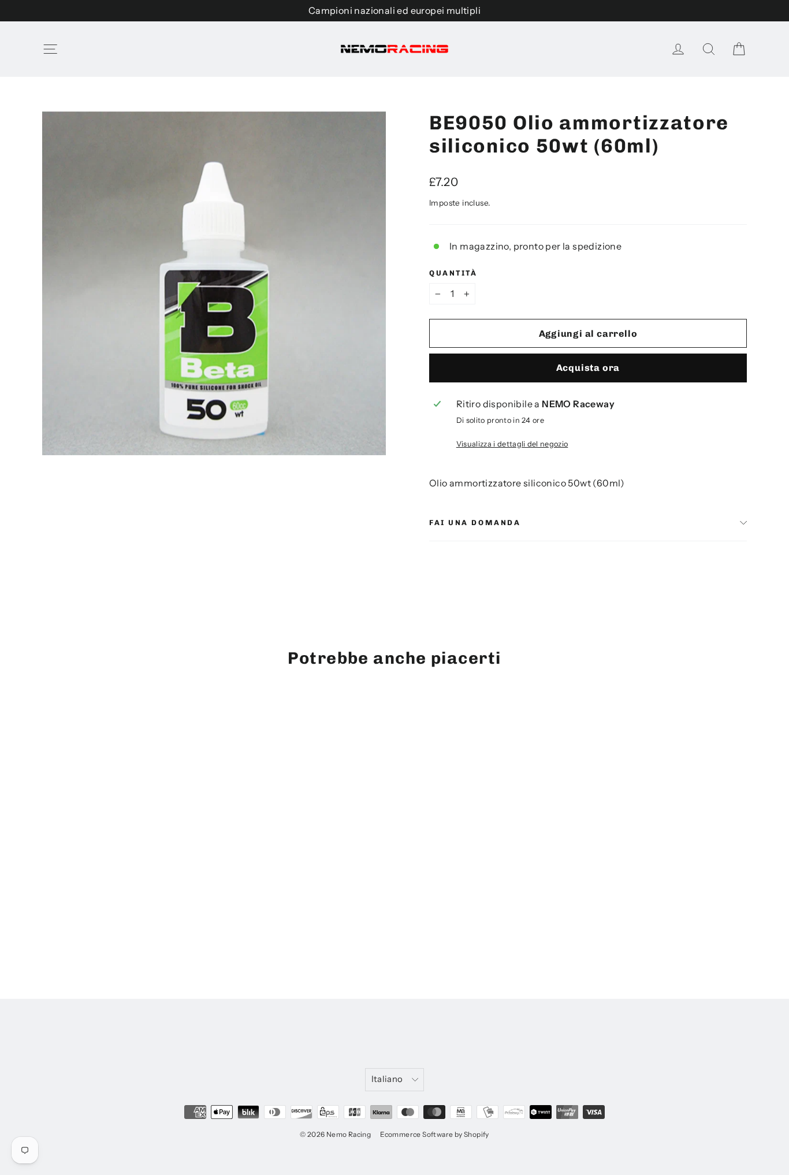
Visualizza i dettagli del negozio (512, 444)
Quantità (453, 273)
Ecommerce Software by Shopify (434, 1134)
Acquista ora (588, 367)
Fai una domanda (474, 522)
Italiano (387, 1079)
